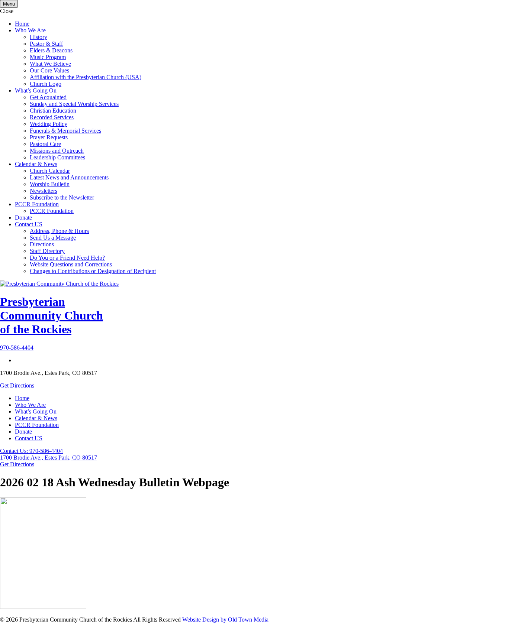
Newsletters (43, 191)
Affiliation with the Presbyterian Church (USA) (85, 77)
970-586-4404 (16, 347)
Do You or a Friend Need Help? (67, 257)
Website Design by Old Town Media (225, 619)
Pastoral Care (45, 144)
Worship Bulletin (50, 184)
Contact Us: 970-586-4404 (31, 451)
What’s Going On (36, 90)
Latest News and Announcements (69, 177)
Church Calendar (50, 171)
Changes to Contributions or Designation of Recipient (93, 271)
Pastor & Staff (46, 43)
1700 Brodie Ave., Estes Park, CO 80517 (48, 457)
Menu (9, 4)
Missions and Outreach (57, 150)
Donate (23, 217)
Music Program (48, 57)
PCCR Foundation (37, 204)
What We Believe (50, 64)
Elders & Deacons (51, 50)
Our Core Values (49, 70)
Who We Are (30, 30)
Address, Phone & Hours (59, 231)
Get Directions (17, 385)
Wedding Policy (48, 124)
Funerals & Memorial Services (65, 130)
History (38, 37)
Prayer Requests (49, 137)
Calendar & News (36, 164)
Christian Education (53, 110)
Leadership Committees (57, 157)
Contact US (28, 224)
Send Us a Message (53, 237)
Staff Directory (47, 251)
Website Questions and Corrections (71, 264)
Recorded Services (52, 117)
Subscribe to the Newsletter (62, 197)
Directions (42, 244)
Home (22, 23)
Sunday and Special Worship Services (74, 104)
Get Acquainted (48, 97)
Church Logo (45, 84)
